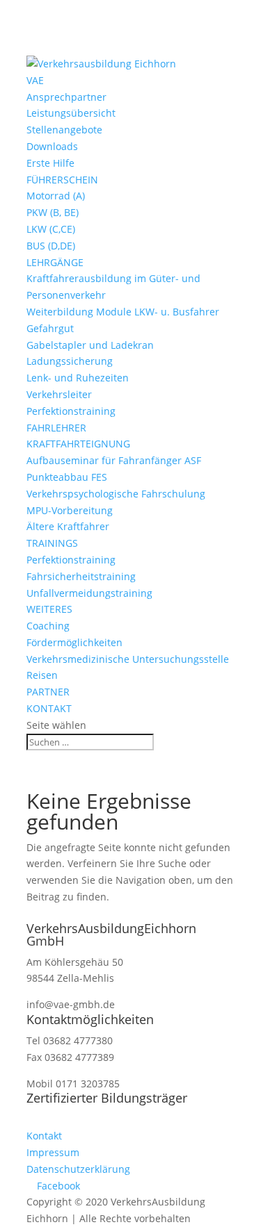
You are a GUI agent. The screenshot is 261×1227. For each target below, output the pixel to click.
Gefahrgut (50, 328)
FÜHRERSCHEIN (62, 179)
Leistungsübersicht (71, 113)
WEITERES (49, 609)
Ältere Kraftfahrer (67, 526)
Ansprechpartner (66, 97)
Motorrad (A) (55, 195)
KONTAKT (49, 708)
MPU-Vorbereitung (69, 510)
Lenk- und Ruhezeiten (77, 377)
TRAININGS (52, 543)
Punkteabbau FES (66, 477)
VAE (35, 80)
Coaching (48, 625)
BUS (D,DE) (50, 245)
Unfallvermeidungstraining (89, 593)
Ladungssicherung (69, 361)
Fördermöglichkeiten (74, 642)
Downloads (52, 146)
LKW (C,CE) (50, 229)
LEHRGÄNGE (55, 262)
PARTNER (48, 691)
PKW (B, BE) (52, 212)
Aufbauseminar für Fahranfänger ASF (113, 460)
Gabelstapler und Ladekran (90, 345)
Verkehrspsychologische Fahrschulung (115, 493)
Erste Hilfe (50, 163)
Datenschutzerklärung (78, 1169)
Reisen (42, 675)
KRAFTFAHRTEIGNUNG (78, 443)
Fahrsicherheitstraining (81, 576)
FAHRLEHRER (56, 427)
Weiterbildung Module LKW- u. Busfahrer (122, 311)
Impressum (52, 1152)
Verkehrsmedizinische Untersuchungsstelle (127, 659)
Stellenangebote (64, 129)
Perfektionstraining (71, 411)
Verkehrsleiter (59, 394)
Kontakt (44, 1135)
